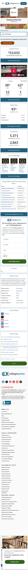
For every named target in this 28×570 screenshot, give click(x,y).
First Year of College (7, 516)
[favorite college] (1, 27)
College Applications (7, 497)
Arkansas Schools (6, 473)
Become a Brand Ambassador (9, 424)
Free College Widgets (7, 458)
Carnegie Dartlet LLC (13, 389)
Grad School (5, 448)
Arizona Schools (5, 471)
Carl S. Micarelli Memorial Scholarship (11, 337)
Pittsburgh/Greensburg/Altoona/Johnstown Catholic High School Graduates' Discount (15, 347)
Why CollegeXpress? (7, 413)
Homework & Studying (7, 512)
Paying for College (6, 508)
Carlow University (5, 190)
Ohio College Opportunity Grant (10, 344)
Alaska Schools (5, 469)
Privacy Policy (10, 391)
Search (14, 363)
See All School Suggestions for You (14, 214)
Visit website (19, 288)
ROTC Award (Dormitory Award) (10, 350)
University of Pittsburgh (7, 188)
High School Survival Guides (8, 514)
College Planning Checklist (8, 452)
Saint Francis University (7, 193)
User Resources (5, 461)
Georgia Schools (6, 486)
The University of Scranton (8, 199)
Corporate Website (6, 428)
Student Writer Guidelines (8, 426)
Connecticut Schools (7, 480)
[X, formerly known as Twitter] (6, 383)
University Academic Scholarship (10, 354)
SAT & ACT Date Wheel (7, 456)
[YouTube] (17, 383)
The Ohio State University (7, 197)
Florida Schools (5, 484)
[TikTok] (20, 383)
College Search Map (6, 437)
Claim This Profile (7, 43)
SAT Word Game (6, 454)
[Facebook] (3, 383)
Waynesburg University (7, 202)
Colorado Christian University (8, 208)
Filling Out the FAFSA (7, 506)
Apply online (19, 290)
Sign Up (23, 3)
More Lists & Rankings (14, 176)
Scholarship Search (6, 439)
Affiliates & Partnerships (8, 422)
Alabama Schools (6, 467)
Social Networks (6, 420)
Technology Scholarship (8, 352)
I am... (5, 254)
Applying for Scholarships (8, 503)
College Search (5, 435)
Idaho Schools (5, 491)
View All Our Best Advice (8, 518)
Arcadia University (6, 195)
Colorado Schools (6, 478)
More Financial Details (14, 60)
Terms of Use (16, 233)
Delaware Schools (6, 482)
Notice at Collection (18, 391)
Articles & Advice (6, 441)
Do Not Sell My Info (12, 392)
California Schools (6, 476)
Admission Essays (6, 499)
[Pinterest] (13, 383)
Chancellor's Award (7, 339)
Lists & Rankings (6, 443)
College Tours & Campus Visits (9, 501)
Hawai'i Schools (5, 488)
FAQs (3, 415)
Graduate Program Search (8, 450)
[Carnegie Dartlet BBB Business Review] (6, 405)
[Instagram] (10, 383)
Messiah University (6, 206)
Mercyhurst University (7, 204)
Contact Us (4, 411)
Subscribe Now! (14, 261)
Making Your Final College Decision (10, 510)
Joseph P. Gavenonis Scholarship (10, 341)
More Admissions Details (14, 126)
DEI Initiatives (5, 418)
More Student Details (14, 99)
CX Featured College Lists (8, 446)
